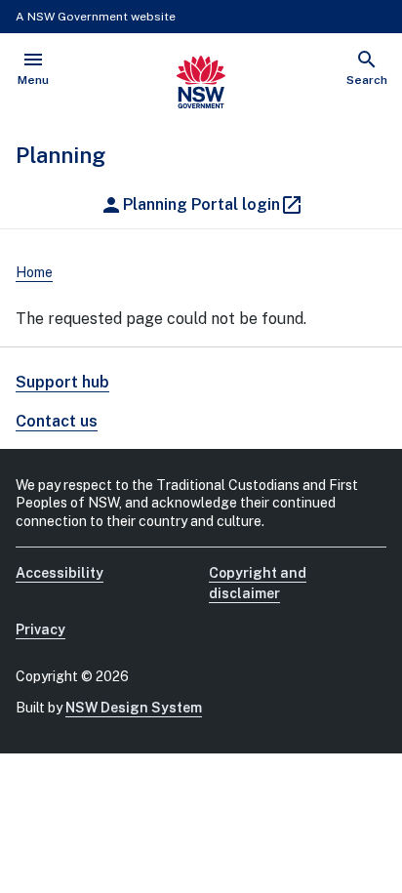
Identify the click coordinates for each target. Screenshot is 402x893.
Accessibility (59, 573)
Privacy (40, 629)
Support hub (62, 382)
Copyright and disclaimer (257, 583)
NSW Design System (133, 707)
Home (34, 272)
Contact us (57, 421)
